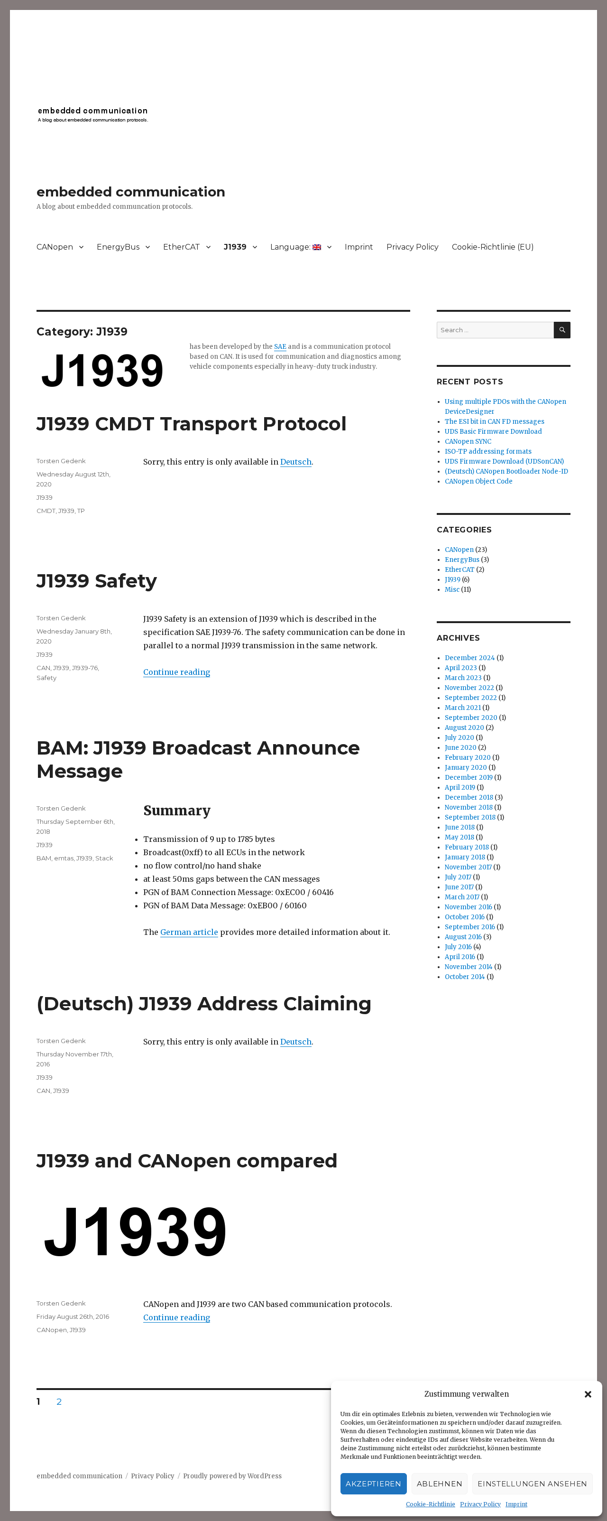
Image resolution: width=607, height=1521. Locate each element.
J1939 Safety (97, 580)
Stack (104, 858)
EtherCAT (181, 247)
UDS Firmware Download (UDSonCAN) (504, 461)
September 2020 (471, 718)
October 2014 (465, 977)
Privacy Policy (480, 1504)
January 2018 (465, 857)
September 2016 (470, 927)
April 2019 (460, 788)
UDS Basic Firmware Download (493, 432)
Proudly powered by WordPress (232, 1476)
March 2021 (463, 708)
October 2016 (465, 917)
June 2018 (460, 827)
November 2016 (468, 907)
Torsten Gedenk (61, 461)
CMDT (46, 510)
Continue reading (176, 672)
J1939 (235, 247)
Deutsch (296, 462)
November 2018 (469, 807)
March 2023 (463, 678)
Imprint (516, 1504)
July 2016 (458, 947)
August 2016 (463, 937)
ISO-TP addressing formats (488, 452)
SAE (280, 347)
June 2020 (461, 748)
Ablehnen (440, 1483)
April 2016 (460, 957)
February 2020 (468, 758)
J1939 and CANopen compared (187, 1160)
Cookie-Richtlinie (430, 1504)
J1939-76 (85, 668)
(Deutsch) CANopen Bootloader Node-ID (506, 471)
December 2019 (469, 778)
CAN (43, 668)
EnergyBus (118, 247)
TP (81, 510)
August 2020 (464, 728)
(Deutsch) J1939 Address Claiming (204, 1003)
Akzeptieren (374, 1483)
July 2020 (459, 738)
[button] (588, 1394)
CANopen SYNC (468, 442)
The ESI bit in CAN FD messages (494, 422)
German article (189, 932)
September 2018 (470, 817)
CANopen (55, 247)
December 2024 (470, 658)
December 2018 (469, 797)
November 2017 (468, 867)
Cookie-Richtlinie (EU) (493, 247)
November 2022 (469, 688)
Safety (46, 677)
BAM (44, 858)
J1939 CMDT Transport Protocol (192, 423)
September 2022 (471, 698)
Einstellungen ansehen (533, 1483)
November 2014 (469, 967)
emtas (64, 858)
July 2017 (458, 877)
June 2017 (459, 887)
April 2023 (461, 668)
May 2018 (459, 837)
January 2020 (466, 768)
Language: (291, 247)
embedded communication (131, 192)
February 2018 (467, 847)
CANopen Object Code (479, 481)
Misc (452, 590)
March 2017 (462, 897)
